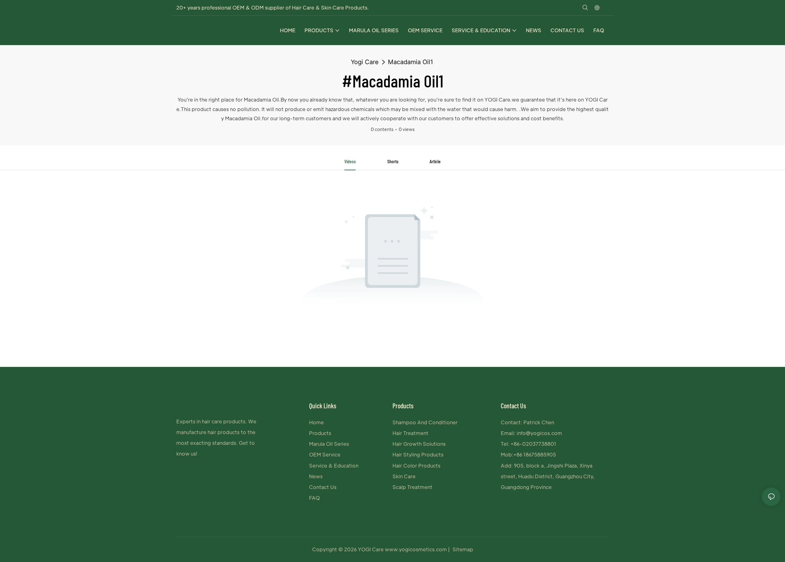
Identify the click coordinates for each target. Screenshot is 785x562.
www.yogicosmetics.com (416, 549)
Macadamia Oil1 (410, 62)
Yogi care (365, 62)
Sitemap (463, 549)
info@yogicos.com (539, 433)
